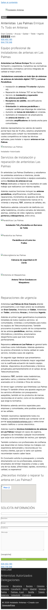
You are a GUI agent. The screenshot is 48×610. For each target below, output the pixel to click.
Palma (4, 592)
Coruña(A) (16, 589)
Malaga (42, 589)
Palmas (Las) (17, 592)
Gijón (25, 589)
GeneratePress (8, 605)
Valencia (5, 595)
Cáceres (41, 586)
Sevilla (31, 592)
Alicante (5, 586)
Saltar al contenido (9, 2)
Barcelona (17, 586)
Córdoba (5, 589)
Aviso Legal (6, 569)
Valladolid (15, 595)
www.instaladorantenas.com (19, 421)
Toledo (41, 592)
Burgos (29, 586)
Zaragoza (26, 595)
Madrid (33, 589)
